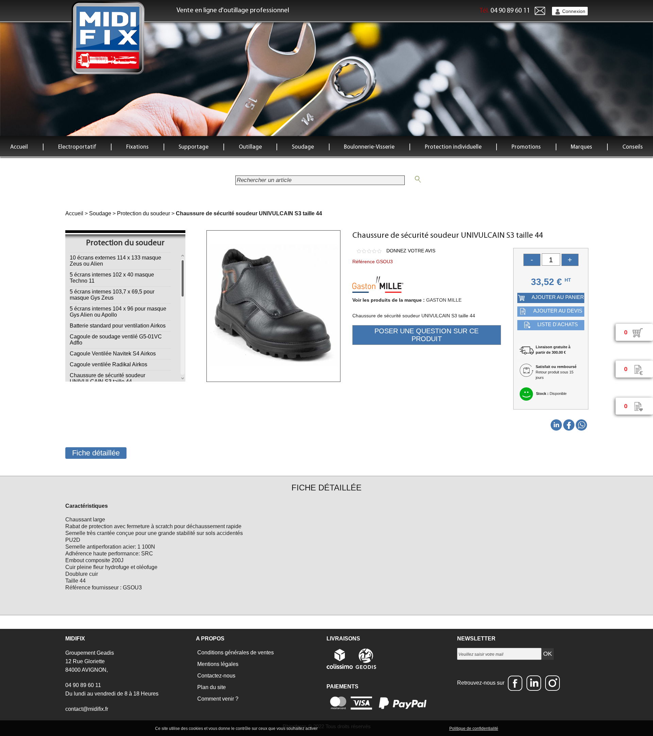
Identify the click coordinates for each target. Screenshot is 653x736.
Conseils (632, 147)
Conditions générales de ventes (235, 652)
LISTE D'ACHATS (557, 324)
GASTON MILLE (444, 300)
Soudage (303, 147)
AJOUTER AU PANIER (558, 297)
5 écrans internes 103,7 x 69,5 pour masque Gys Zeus (112, 295)
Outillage (250, 147)
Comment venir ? (217, 699)
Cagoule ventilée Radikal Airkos (108, 364)
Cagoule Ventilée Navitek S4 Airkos (113, 353)
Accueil (19, 147)
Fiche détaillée (96, 453)
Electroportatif (77, 147)
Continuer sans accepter (374, 728)
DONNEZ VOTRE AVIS (410, 250)
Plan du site (211, 687)
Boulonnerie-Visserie (369, 147)
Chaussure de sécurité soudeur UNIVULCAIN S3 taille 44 (107, 378)
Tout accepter (333, 728)
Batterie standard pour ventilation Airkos (118, 326)
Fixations (137, 147)
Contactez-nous (215, 676)
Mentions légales (217, 664)
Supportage (193, 147)
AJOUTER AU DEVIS (557, 311)
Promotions (526, 147)
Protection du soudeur (143, 213)
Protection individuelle (453, 147)
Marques (581, 147)
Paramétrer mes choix (424, 728)
